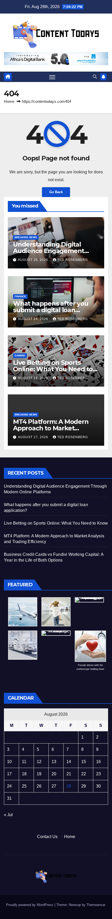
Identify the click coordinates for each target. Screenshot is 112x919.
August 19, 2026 (33, 378)
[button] (95, 76)
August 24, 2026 (33, 319)
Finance (20, 296)
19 (39, 774)
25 (24, 786)
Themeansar (95, 905)
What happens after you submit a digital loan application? (50, 310)
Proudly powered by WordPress (30, 905)
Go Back (56, 192)
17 (9, 774)
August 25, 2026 (33, 260)
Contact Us (47, 836)
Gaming (20, 355)
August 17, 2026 (33, 437)
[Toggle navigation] (52, 76)
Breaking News (26, 237)
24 (9, 786)
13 (54, 761)
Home (9, 101)
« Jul (8, 815)
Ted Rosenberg (72, 260)
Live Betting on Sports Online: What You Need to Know (53, 369)
